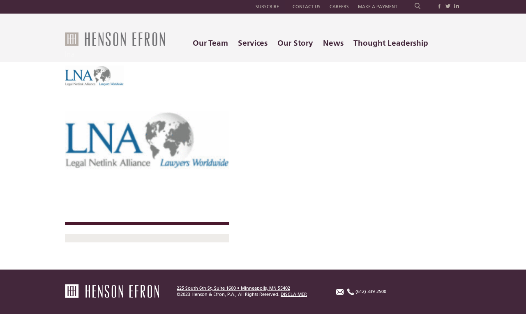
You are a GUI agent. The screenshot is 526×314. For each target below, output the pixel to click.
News (333, 43)
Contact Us (307, 7)
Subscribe (267, 7)
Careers (339, 7)
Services (253, 43)
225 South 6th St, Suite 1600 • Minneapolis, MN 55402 (233, 288)
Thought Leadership (390, 43)
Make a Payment (377, 7)
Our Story (295, 43)
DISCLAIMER (294, 294)
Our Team (210, 43)
